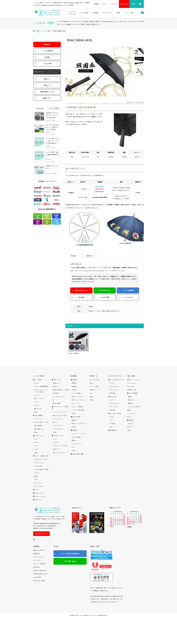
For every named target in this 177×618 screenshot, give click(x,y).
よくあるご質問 (104, 297)
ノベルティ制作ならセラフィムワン (88, 615)
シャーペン (37, 395)
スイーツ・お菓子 (94, 386)
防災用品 (95, 12)
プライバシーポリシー (38, 557)
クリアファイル (38, 419)
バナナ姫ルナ (112, 423)
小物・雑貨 (112, 393)
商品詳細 (73, 256)
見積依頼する (47, 44)
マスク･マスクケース (58, 429)
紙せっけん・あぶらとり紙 (59, 415)
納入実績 (81, 297)
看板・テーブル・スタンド (59, 452)
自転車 (129, 410)
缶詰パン (92, 383)
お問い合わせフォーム (81, 290)
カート (137, 4)
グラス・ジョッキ (38, 486)
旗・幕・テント (57, 449)
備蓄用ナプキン (47, 98)
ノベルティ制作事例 (128, 290)
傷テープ (55, 422)
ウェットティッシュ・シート (60, 412)
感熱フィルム (131, 400)
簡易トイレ (74, 440)
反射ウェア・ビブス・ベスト (79, 423)
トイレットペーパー (58, 419)
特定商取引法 (36, 553)
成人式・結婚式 (57, 403)
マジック (36, 402)
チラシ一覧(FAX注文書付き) (70, 553)
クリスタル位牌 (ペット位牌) (41, 469)
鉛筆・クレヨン (38, 408)
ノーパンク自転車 (76, 393)
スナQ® (111, 417)
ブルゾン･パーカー (114, 389)
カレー (91, 393)
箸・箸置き (55, 393)
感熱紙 (129, 396)
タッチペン (37, 405)
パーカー (36, 449)
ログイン (104, 4)
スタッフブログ (37, 560)
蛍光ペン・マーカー (39, 398)
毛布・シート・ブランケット (79, 400)
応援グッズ (47, 79)
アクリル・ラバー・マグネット (60, 445)
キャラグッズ (107, 12)
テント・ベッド (75, 403)
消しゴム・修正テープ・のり (41, 422)
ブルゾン (36, 445)
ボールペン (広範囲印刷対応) (41, 386)
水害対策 (74, 386)
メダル (35, 479)
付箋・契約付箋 (38, 425)
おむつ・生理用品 (76, 437)
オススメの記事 (53, 108)
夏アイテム (130, 427)
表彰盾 (35, 476)
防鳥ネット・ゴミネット (133, 379)
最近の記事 (40, 108)
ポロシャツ (37, 442)
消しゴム (129, 417)
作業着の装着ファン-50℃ (47, 91)
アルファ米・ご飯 (94, 379)
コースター (55, 442)
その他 (35, 432)
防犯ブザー (74, 420)
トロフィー (37, 472)
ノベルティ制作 (83, 12)
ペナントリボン (38, 483)
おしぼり (130, 423)
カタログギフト (131, 386)
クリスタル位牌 (38, 466)
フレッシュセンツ (131, 383)
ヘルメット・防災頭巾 (77, 406)
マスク (73, 447)
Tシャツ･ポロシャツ (114, 386)
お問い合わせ (124, 4)
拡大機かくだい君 (131, 389)
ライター (55, 439)
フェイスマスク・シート (59, 396)
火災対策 (74, 389)
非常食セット (93, 389)
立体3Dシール (47, 85)
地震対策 (74, 383)
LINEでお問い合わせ (105, 290)
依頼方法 (89, 256)
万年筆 (35, 412)
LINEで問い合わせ (70, 561)
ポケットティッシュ (58, 425)
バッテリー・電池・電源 (78, 410)
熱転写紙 (130, 403)
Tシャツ (36, 439)
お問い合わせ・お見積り (39, 580)
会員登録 (96, 4)
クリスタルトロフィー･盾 (40, 459)
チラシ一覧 (114, 4)
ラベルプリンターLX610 (133, 406)
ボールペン (37, 383)
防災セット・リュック (77, 396)
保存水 (91, 396)
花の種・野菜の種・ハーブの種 (60, 389)
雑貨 (118, 12)
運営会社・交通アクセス (39, 550)
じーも (111, 420)
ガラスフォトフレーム (39, 462)
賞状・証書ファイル (39, 429)
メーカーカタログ (128, 297)
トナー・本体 (129, 12)
